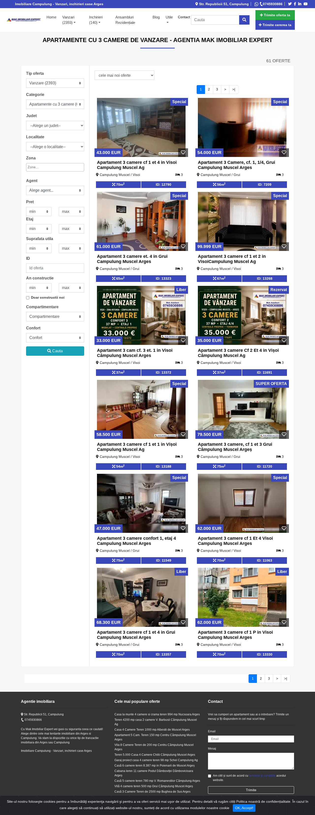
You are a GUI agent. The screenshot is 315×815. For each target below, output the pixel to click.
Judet (31, 116)
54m (120, 466)
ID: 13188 (163, 466)
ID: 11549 (163, 560)
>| (233, 89)
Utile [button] (169, 17)
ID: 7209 (264, 184)
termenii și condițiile (262, 775)
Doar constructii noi (47, 297)
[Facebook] (295, 4)
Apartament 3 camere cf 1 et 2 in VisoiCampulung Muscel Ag (232, 259)
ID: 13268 (264, 278)
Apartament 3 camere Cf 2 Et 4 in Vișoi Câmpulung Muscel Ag (238, 353)
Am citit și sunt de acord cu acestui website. (249, 778)
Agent (31, 181)
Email (212, 731)
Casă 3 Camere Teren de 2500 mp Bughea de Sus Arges (152, 791)
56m (220, 184)
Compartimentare (42, 307)
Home (53, 17)
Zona (31, 158)
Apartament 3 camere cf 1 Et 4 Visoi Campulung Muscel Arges (235, 541)
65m (120, 278)
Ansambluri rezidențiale (125, 20)
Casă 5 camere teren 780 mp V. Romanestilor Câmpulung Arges (157, 781)
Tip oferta (35, 73)
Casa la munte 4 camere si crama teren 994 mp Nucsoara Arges (157, 714)
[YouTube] (306, 4)
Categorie (35, 94)
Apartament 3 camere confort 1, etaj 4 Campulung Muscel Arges (136, 541)
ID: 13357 (163, 654)
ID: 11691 (264, 372)
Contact (184, 17)
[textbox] (50, 167)
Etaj (29, 219)
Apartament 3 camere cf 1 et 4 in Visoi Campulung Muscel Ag (137, 165)
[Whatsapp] (256, 4)
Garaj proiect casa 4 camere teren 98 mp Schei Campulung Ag (156, 760)
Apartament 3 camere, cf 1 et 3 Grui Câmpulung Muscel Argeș (235, 447)
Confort (33, 328)
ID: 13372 (163, 372)
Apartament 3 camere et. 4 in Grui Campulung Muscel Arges (132, 259)
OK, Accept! (244, 808)
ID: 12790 (163, 184)
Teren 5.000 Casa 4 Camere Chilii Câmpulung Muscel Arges (154, 754)
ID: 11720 (264, 466)
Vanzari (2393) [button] (68, 20)
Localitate (35, 137)
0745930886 (273, 4)
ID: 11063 (264, 560)
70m (120, 184)
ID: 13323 (163, 278)
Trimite (251, 790)
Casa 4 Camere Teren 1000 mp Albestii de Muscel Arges (152, 729)
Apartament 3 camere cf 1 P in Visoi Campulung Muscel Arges (235, 635)
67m (220, 278)
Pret (30, 202)
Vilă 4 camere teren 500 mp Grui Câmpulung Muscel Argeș (153, 786)
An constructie (40, 278)
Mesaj (212, 748)
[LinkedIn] (300, 4)
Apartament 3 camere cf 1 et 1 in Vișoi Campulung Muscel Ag (137, 447)
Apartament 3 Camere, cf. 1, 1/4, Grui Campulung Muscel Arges (236, 165)
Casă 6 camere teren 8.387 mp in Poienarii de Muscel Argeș (154, 765)
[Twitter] (290, 4)
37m (120, 372)
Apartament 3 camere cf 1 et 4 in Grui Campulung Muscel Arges (136, 635)
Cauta (57, 351)
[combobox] (55, 167)
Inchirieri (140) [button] (96, 20)
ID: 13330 (264, 654)
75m (220, 466)
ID (28, 258)
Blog (156, 17)
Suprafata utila (39, 239)
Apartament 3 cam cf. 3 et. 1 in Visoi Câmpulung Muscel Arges (135, 353)
